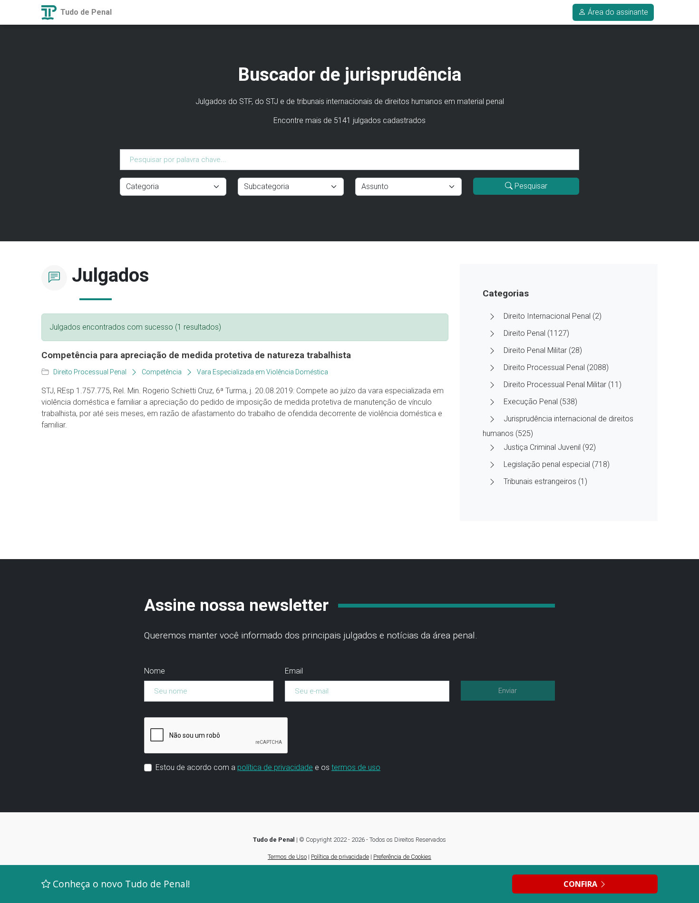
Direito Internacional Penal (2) (553, 316)
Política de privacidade (340, 856)
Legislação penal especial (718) (557, 464)
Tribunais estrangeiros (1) (545, 481)
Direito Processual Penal (89, 372)
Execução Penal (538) (540, 401)
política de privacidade (275, 767)
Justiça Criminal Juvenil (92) (550, 447)
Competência (162, 372)
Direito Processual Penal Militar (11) (562, 384)
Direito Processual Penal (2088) (556, 367)
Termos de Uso (287, 856)
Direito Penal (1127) (536, 333)
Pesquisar (530, 185)
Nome (154, 670)
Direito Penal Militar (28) (543, 350)
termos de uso (355, 767)
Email (294, 670)
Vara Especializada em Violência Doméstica (262, 372)
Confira (581, 884)
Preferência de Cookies (402, 856)
